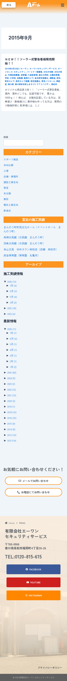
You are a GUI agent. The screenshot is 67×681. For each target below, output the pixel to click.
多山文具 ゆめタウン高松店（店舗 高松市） (31, 249)
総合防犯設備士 (41, 78)
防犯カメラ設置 (22, 81)
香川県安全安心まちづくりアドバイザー (32, 84)
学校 (7, 78)
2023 (11, 314)
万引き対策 (48, 71)
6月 (13, 291)
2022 (11, 389)
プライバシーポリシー (50, 667)
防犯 (58, 78)
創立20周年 (44, 74)
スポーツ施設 (11, 159)
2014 (11, 429)
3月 (13, 302)
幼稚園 (20, 78)
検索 (6, 137)
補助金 (52, 78)
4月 (13, 349)
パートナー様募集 (34, 71)
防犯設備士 (35, 81)
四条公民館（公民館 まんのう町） (24, 243)
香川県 (11, 84)
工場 (6, 170)
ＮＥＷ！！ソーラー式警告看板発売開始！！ (30, 61)
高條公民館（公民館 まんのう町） (24, 237)
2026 (11, 281)
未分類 (7, 193)
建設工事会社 (11, 182)
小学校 (13, 78)
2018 (11, 412)
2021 (11, 395)
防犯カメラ (10, 81)
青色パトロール (48, 81)
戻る (9, 5)
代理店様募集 (14, 74)
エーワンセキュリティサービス (43, 68)
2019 (11, 406)
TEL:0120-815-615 (23, 556)
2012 (11, 440)
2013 (11, 435)
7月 (13, 285)
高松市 (54, 84)
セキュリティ (20, 71)
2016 (11, 418)
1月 (13, 367)
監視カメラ (29, 78)
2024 (11, 378)
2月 (13, 361)
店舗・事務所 (11, 176)
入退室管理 (33, 74)
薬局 (6, 199)
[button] (62, 5)
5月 (13, 296)
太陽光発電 (55, 74)
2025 (11, 308)
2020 (11, 401)
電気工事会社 (11, 204)
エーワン (24, 68)
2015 (11, 423)
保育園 (24, 74)
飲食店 (7, 210)
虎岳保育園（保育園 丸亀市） (22, 255)
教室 (6, 187)
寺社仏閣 (8, 165)
